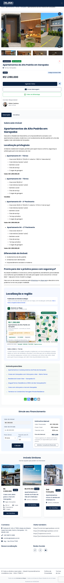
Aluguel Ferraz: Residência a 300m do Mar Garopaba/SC (27, 383)
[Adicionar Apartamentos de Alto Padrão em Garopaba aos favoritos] (59, 61)
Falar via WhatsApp (33, 94)
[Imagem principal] (32, 30)
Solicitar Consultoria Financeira (46, 445)
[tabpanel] (32, 262)
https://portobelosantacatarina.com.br (46, 536)
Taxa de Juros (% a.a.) (23, 435)
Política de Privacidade (48, 572)
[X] (32, 399)
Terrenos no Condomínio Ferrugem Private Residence (26, 392)
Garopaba (23, 7)
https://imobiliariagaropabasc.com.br (45, 531)
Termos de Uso (58, 572)
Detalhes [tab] (16, 115)
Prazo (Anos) (8, 435)
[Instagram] (40, 550)
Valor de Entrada (9, 427)
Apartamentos (10, 7)
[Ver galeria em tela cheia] (59, 14)
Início (2, 7)
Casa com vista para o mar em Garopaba (22, 387)
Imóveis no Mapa (21, 578)
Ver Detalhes (12, 513)
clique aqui (43, 280)
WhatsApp (34, 280)
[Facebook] (35, 550)
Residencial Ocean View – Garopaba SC (21, 379)
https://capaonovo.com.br (42, 534)
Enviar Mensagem (33, 89)
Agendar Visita (30, 84)
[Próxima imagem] (59, 30)
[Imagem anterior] (4, 30)
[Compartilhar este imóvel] (59, 83)
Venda (17, 7)
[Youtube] (45, 550)
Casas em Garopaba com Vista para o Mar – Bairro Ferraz (28, 374)
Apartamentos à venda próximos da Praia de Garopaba (27, 370)
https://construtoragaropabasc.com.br (46, 528)
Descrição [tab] (6, 115)
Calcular (17, 446)
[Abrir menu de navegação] (61, 3)
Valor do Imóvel (9, 419)
